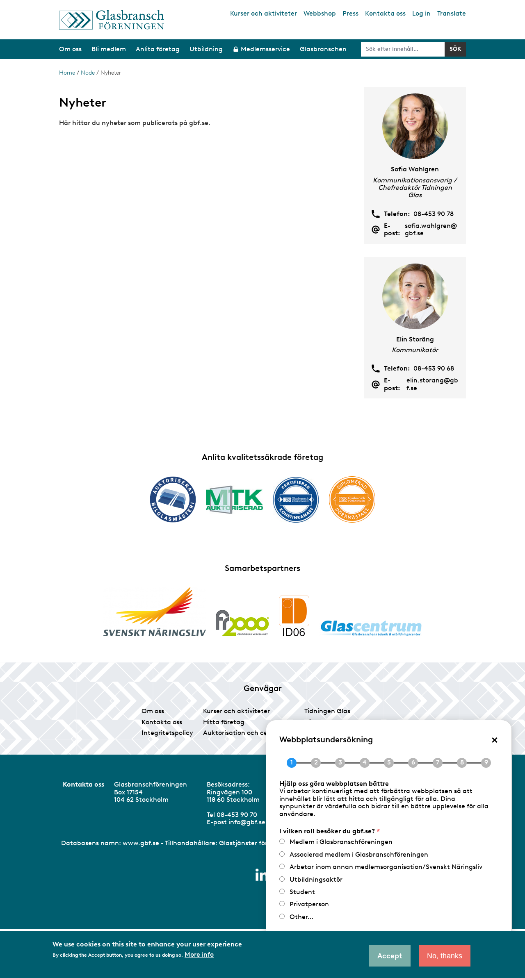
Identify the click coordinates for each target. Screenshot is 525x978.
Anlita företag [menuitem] (158, 49)
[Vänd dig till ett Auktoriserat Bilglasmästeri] (173, 499)
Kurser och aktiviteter (263, 13)
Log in (421, 13)
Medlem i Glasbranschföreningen (341, 842)
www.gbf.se (141, 843)
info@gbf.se (246, 822)
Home (67, 72)
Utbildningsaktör (316, 879)
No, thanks (444, 956)
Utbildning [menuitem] (206, 49)
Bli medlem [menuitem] (108, 49)
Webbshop (320, 13)
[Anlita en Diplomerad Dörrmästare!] (352, 499)
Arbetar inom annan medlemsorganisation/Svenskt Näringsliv (386, 867)
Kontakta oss (385, 13)
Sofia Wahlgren (415, 169)
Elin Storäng (415, 339)
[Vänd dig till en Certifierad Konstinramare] (296, 500)
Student (302, 892)
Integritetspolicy (167, 733)
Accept (389, 955)
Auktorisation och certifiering (248, 733)
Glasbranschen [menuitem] (323, 49)
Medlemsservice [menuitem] (265, 49)
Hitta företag (223, 722)
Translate (451, 13)
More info (199, 954)
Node (88, 72)
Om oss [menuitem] (70, 49)
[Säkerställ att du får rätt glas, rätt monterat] (234, 499)
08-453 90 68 (433, 368)
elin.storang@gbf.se (432, 384)
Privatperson (309, 904)
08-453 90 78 (433, 214)
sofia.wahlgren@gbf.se (431, 229)
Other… (301, 917)
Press (350, 13)
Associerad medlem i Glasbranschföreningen (359, 854)
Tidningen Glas (327, 711)
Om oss (153, 711)
